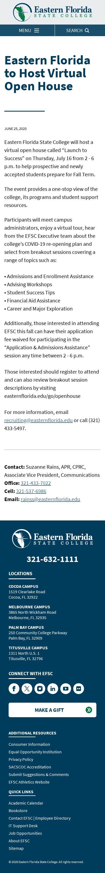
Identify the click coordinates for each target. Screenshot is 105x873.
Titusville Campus (28, 647)
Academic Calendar (26, 803)
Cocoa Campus (23, 586)
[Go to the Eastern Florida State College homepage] (52, 538)
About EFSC (19, 840)
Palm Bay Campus (26, 627)
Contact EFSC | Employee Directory (40, 818)
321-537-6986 (31, 491)
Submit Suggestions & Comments (39, 774)
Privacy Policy (21, 759)
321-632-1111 (52, 559)
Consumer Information (29, 744)
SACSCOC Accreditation (30, 767)
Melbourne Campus (29, 606)
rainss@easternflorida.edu (50, 499)
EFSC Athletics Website (29, 782)
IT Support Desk (23, 825)
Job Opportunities (25, 833)
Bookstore (18, 810)
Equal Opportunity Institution (35, 751)
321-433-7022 (36, 482)
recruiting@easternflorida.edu (38, 420)
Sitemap (16, 848)
